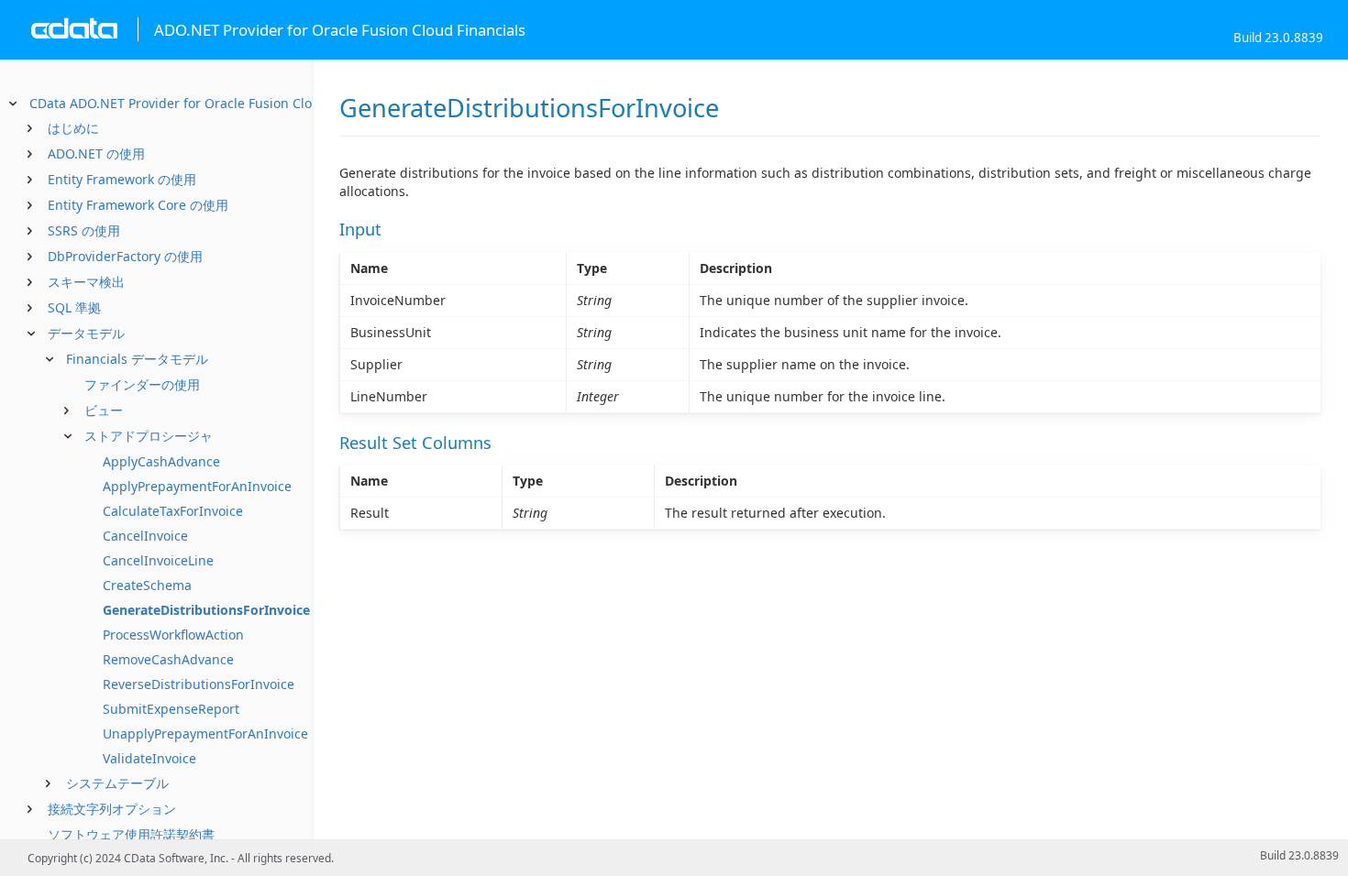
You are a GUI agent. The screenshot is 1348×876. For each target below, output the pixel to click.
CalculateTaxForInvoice (173, 511)
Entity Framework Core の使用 (138, 205)
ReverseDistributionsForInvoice (198, 684)
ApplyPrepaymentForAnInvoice (197, 486)
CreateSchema (147, 585)
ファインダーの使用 (142, 384)
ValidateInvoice (149, 758)
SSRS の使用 (84, 230)
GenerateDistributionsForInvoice (206, 610)
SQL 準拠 (74, 307)
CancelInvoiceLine (158, 560)
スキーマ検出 (86, 281)
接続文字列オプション (112, 808)
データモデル (86, 333)
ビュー (103, 410)
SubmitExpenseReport (171, 708)
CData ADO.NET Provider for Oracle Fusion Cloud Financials (211, 103)
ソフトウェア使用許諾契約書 (131, 834)
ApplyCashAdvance (161, 461)
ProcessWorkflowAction (173, 634)
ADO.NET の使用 (96, 153)
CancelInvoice (145, 535)
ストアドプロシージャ (148, 435)
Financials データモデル (137, 358)
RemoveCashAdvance (168, 659)
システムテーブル (117, 783)
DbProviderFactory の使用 (125, 256)
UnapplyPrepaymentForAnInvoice (205, 733)
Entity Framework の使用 (122, 179)
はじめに (73, 128)
